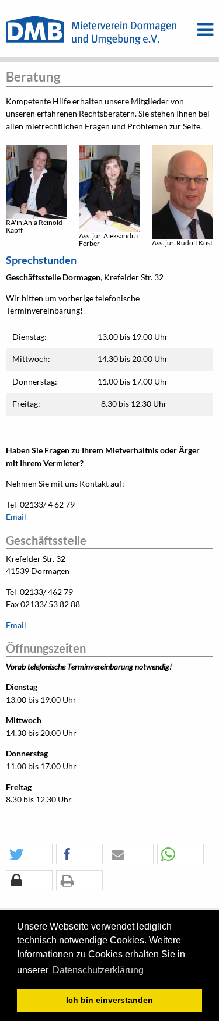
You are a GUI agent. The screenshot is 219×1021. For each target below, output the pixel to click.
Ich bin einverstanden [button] (109, 1000)
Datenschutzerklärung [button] (98, 970)
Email (16, 517)
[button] (29, 854)
